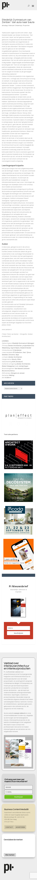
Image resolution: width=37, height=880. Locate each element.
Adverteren (20, 827)
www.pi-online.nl (19, 713)
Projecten (26, 25)
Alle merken (9, 855)
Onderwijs (18, 25)
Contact (9, 827)
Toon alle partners (11, 434)
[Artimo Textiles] (18, 416)
